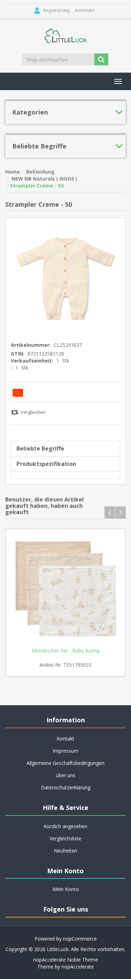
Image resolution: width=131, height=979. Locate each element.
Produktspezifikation (46, 464)
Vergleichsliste (65, 838)
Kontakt (65, 738)
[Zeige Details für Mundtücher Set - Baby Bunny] (65, 588)
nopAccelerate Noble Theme (65, 959)
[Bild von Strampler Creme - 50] (65, 277)
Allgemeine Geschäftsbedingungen (65, 763)
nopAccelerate (77, 966)
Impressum (65, 750)
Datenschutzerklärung (65, 787)
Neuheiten (65, 850)
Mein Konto (65, 889)
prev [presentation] (109, 512)
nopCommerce (80, 938)
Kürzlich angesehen (65, 826)
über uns (65, 775)
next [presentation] (120, 512)
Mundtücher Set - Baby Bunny (66, 651)
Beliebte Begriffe (40, 448)
